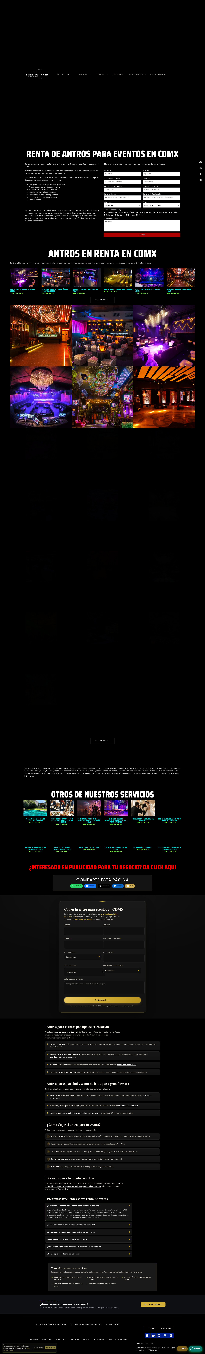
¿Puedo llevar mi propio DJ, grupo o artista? (67, 1239)
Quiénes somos (118, 75)
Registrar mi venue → (153, 1304)
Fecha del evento (150, 186)
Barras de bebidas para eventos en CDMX (35, 848)
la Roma (146, 1095)
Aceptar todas (50, 1347)
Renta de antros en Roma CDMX (118, 289)
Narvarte (163, 212)
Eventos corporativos (67, 1339)
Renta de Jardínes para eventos (102, 1284)
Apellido (146, 170)
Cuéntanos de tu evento (73, 979)
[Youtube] (200, 162)
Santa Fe (121, 215)
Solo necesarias (38, 1347)
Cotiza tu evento (158, 75)
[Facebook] (147, 1335)
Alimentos (108, 202)
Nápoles (152, 212)
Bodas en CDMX (113, 1324)
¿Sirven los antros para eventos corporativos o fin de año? (74, 1247)
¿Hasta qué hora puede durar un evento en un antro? (71, 1225)
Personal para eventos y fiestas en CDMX (169, 848)
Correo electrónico (112, 178)
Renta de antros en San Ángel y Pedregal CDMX (56, 290)
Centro (142, 212)
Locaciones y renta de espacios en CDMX (35, 819)
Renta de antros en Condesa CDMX (147, 290)
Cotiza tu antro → (102, 1000)
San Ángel (130, 212)
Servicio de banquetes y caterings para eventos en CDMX (62, 820)
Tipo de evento (70, 952)
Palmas (131, 215)
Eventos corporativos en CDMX (116, 848)
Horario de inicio (111, 194)
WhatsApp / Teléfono (112, 938)
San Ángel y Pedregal (71, 1113)
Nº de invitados (109, 952)
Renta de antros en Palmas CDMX (179, 290)
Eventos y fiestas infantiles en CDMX (62, 848)
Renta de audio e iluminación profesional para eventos (116, 820)
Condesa (110, 212)
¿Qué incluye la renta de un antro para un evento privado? (73, 1206)
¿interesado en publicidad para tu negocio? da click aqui (102, 867)
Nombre (107, 170)
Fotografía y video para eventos (143, 819)
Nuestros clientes (137, 75)
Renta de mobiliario (118, 1339)
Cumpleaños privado (142, 847)
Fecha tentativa (70, 966)
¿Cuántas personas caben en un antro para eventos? (71, 1232)
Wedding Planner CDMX (41, 1339)
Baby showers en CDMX (89, 847)
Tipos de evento (63, 75)
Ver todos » (16, 293)
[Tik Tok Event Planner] (200, 180)
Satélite (174, 212)
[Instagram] (200, 168)
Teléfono (146, 178)
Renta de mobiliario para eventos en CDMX (169, 819)
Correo (67, 938)
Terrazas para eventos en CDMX (86, 1324)
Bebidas (146, 202)
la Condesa (132, 1105)
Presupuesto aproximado (113, 966)
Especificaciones (111, 218)
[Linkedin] (159, 1335)
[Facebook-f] (200, 174)
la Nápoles (54, 1098)
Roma (120, 212)
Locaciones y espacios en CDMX (50, 1324)
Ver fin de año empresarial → (63, 1057)
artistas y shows (74, 1186)
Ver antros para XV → (126, 1065)
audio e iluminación (92, 1186)
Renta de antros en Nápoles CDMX (85, 290)
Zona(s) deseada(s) (112, 210)
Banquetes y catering (94, 1339)
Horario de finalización (152, 194)
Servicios (100, 75)
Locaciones (83, 75)
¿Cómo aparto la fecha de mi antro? (63, 1254)
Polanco (109, 215)
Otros (140, 215)
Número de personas (113, 186)
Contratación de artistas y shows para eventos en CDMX (89, 820)
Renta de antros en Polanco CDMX (22, 290)
